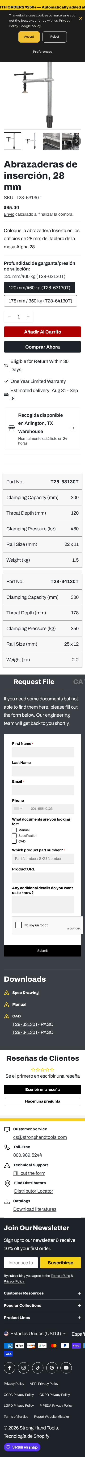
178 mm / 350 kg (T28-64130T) (40, 300)
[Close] (80, 18)
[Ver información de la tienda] (73, 428)
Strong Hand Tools (39, 1427)
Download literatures (34, 1209)
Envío (9, 214)
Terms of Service (16, 1416)
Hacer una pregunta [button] (42, 1101)
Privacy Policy (14, 1384)
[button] (12, 141)
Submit (42, 951)
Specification (27, 836)
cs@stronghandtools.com (40, 1137)
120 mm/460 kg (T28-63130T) (39, 287)
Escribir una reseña (42, 1090)
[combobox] (18, 808)
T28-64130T (25, 1032)
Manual (24, 830)
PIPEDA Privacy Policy (55, 1405)
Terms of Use (60, 1276)
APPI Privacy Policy (44, 1384)
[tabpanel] (42, 826)
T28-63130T (25, 1024)
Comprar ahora (42, 346)
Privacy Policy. (14, 1281)
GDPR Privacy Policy (54, 1395)
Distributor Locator (33, 1191)
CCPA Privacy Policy (19, 1395)
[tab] (34, 683)
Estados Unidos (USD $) (35, 1333)
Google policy (30, 26)
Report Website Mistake (51, 1416)
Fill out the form (29, 1173)
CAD (22, 841)
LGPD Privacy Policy (19, 1405)
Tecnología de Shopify (26, 1436)
